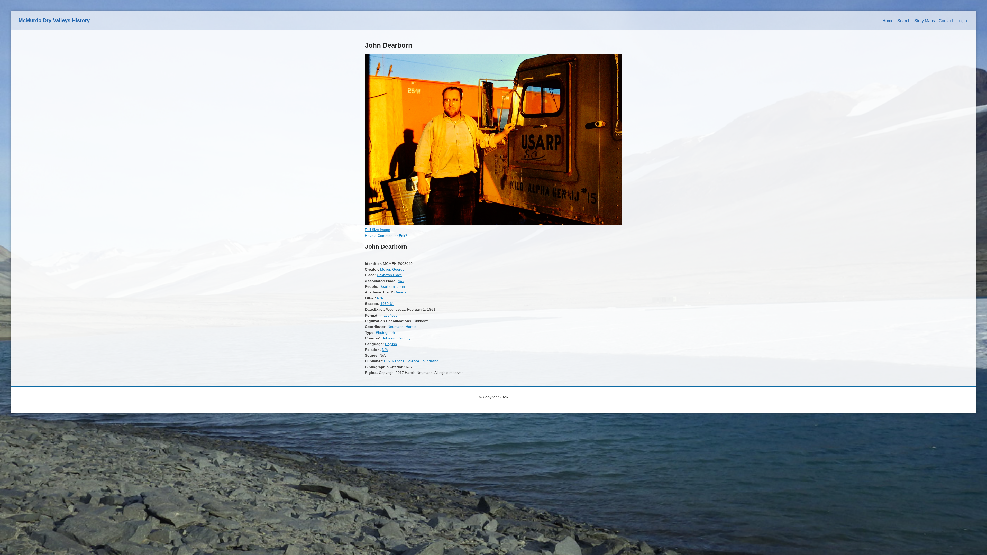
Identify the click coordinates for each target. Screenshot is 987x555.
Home (887, 20)
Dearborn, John (392, 286)
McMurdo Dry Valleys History (54, 20)
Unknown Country (395, 338)
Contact (946, 20)
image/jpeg (389, 315)
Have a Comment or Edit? (386, 236)
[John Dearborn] (493, 224)
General (400, 292)
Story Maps (924, 20)
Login (962, 20)
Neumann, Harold (402, 327)
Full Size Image (377, 230)
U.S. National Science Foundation (411, 361)
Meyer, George (392, 269)
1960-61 (387, 304)
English (391, 344)
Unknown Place (389, 275)
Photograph (385, 332)
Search (903, 20)
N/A (401, 281)
